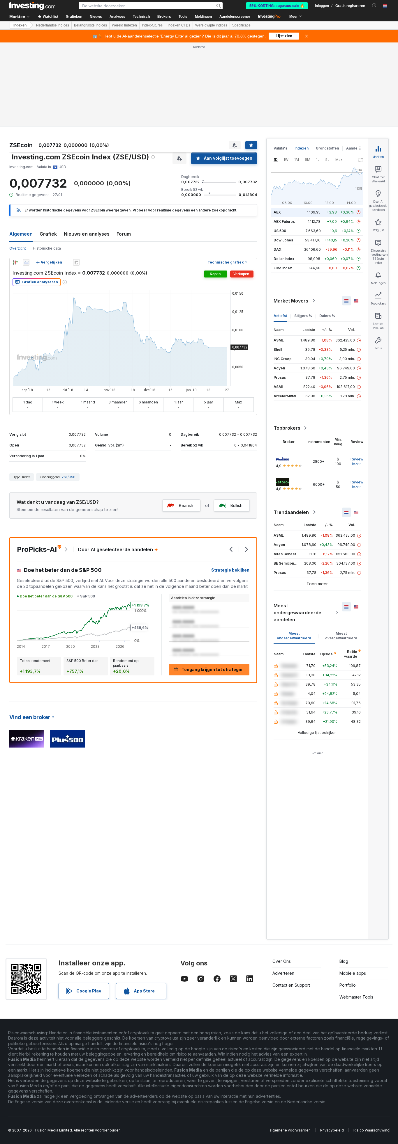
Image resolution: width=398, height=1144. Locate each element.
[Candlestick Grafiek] (15, 262)
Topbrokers (287, 428)
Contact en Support (291, 985)
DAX (277, 249)
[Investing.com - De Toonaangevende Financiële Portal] (32, 6)
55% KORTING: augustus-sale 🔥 (276, 6)
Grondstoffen (327, 148)
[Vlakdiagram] (26, 262)
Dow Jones (283, 240)
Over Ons (281, 961)
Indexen (20, 25)
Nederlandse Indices (52, 25)
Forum (124, 234)
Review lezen (357, 461)
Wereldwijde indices (211, 25)
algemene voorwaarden (290, 1130)
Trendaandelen (291, 512)
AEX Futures (284, 221)
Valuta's (280, 148)
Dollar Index (284, 259)
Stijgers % (303, 316)
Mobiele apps (352, 973)
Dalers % (327, 316)
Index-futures (152, 25)
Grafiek (48, 234)
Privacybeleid (332, 1130)
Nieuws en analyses (87, 234)
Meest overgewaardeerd (341, 635)
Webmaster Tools (356, 996)
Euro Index (283, 268)
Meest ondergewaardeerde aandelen (297, 612)
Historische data (47, 248)
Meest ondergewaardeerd (294, 635)
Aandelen (354, 148)
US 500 (280, 231)
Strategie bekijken (230, 569)
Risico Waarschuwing (371, 1130)
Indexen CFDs (179, 25)
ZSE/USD (68, 477)
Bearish (186, 505)
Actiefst (280, 316)
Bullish (236, 505)
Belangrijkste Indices (90, 25)
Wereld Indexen (124, 25)
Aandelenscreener (234, 17)
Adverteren (283, 973)
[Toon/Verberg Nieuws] (76, 262)
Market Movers (291, 301)
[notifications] (374, 5)
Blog (343, 961)
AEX (277, 212)
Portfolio (347, 985)
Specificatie (241, 25)
